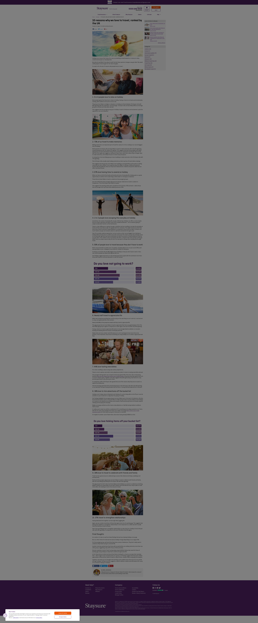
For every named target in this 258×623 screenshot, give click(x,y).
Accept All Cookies (63, 613)
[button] (5, 615)
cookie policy (15, 617)
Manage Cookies (62, 616)
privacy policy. (39, 617)
